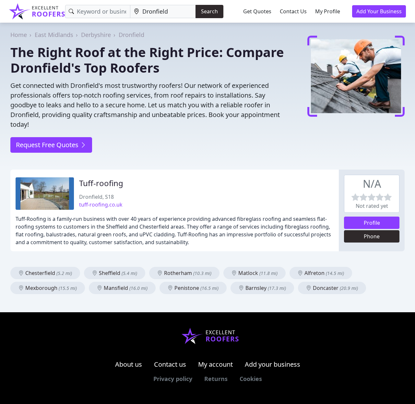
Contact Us (293, 11)
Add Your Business (379, 11)
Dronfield (131, 35)
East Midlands (54, 35)
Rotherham (187, 273)
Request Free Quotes (48, 144)
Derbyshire (96, 35)
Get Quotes (257, 11)
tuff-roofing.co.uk (101, 204)
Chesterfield (48, 273)
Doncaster (335, 287)
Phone (372, 236)
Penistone (196, 287)
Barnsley (265, 287)
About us (128, 364)
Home (18, 35)
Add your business (272, 364)
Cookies (251, 379)
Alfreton (323, 273)
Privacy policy (172, 379)
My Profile (327, 11)
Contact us (170, 364)
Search (209, 11)
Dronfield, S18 (96, 196)
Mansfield (125, 287)
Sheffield (117, 273)
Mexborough (50, 287)
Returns (216, 379)
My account (215, 364)
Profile (372, 222)
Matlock (257, 273)
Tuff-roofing (101, 183)
